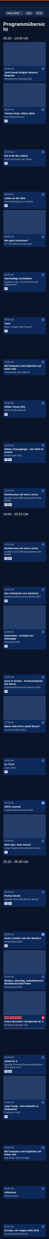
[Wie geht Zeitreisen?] (24, 222)
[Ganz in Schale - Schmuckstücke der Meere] (24, 663)
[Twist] (24, 305)
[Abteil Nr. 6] (24, 1043)
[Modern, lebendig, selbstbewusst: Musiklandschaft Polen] (24, 962)
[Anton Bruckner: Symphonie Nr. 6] (24, 1003)
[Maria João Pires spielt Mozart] (24, 708)
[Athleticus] (24, 1174)
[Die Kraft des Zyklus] (24, 137)
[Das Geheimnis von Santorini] (24, 575)
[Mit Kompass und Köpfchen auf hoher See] (24, 347)
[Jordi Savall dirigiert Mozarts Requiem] (24, 54)
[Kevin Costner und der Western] (24, 920)
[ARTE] (24, 5)
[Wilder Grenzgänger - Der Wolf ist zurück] (24, 431)
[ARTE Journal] (24, 788)
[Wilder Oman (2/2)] (24, 388)
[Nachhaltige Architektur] (24, 260)
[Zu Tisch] (24, 746)
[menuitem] (35, 5)
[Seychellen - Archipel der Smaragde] (24, 617)
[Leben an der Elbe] (24, 180)
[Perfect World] (24, 877)
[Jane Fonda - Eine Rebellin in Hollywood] (24, 1088)
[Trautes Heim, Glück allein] (24, 95)
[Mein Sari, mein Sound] (24, 826)
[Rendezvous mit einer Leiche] (24, 476)
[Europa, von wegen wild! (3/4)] (24, 1212)
